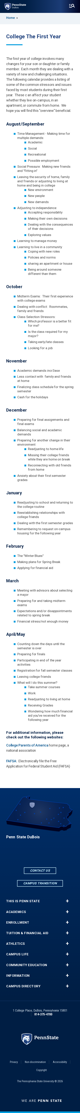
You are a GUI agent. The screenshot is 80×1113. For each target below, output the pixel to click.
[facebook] (30, 856)
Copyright (41, 1070)
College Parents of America (27, 745)
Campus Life (17, 954)
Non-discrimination (35, 1062)
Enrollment (17, 922)
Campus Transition (40, 883)
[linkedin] (40, 856)
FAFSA (11, 761)
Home (10, 18)
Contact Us (40, 870)
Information (18, 975)
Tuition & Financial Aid (27, 933)
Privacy (14, 1062)
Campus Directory (23, 986)
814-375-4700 (43, 1014)
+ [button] (67, 901)
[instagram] (50, 856)
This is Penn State (23, 901)
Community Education (26, 965)
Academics (16, 912)
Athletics (15, 944)
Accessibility (60, 1062)
